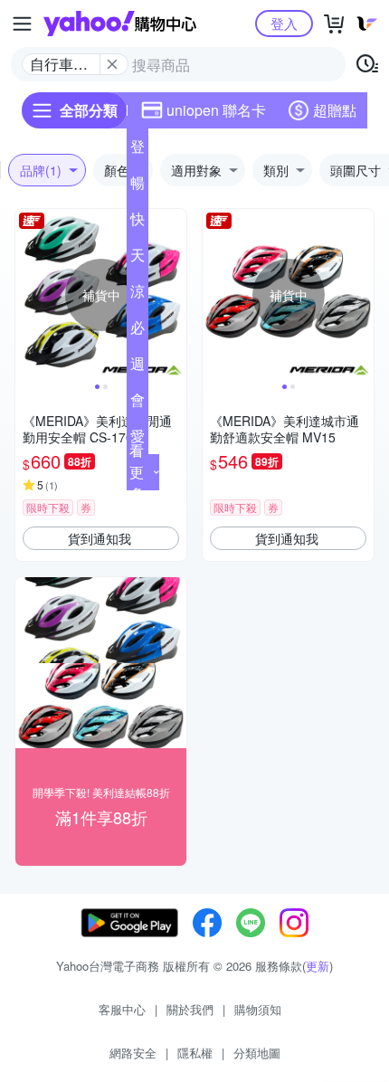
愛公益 (137, 439)
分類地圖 (256, 1052)
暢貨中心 (137, 186)
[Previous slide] (27, 295)
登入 (284, 23)
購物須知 (257, 1009)
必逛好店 (137, 331)
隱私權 (195, 1052)
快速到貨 (137, 222)
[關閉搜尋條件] (112, 64)
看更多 (136, 472)
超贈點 (334, 110)
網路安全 (133, 1052)
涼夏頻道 (137, 294)
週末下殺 (137, 367)
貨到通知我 (99, 538)
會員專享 (137, 403)
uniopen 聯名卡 (216, 110)
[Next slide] (174, 295)
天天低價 (137, 258)
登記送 (137, 150)
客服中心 (122, 1009)
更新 (317, 965)
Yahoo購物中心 (119, 23)
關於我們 (189, 1009)
